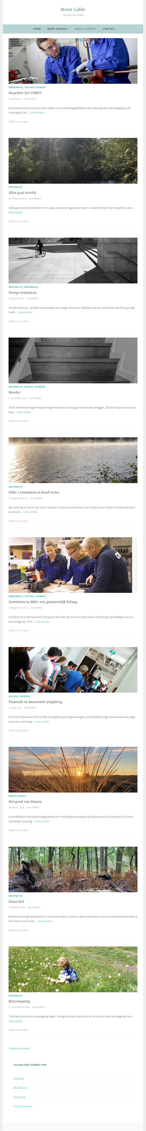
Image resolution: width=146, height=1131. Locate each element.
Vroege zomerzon (22, 293)
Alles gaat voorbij (22, 193)
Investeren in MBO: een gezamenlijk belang (43, 602)
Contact (109, 28)
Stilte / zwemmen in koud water (34, 492)
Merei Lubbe (73, 9)
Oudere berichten (19, 1048)
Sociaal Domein (35, 87)
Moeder (14, 392)
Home (37, 28)
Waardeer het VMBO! (25, 93)
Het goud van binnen (25, 802)
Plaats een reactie (18, 121)
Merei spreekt (57, 28)
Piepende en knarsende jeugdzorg (35, 702)
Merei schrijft (85, 28)
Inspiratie (15, 187)
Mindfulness (17, 796)
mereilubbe (30, 98)
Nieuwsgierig (19, 1001)
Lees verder (37, 112)
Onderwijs (16, 87)
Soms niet (16, 902)
